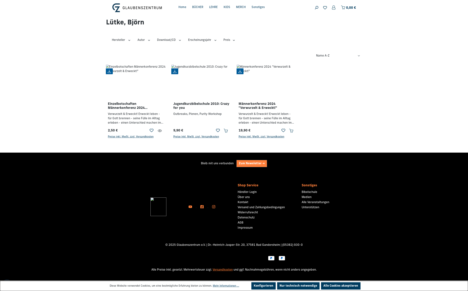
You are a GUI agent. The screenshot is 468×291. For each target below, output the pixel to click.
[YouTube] (191, 206)
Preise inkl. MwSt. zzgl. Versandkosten (131, 136)
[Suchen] (316, 7)
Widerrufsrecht (248, 212)
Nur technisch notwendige (298, 285)
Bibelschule (309, 192)
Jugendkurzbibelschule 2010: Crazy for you (201, 106)
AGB (240, 222)
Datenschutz (246, 217)
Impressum (245, 227)
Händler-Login (247, 192)
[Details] (159, 131)
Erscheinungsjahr (200, 40)
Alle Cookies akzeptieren (340, 285)
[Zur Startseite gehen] (137, 7)
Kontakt (243, 202)
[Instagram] (213, 206)
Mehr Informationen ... (226, 286)
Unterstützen (310, 207)
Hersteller (119, 40)
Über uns (244, 197)
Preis (227, 40)
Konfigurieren (263, 285)
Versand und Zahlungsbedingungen (261, 207)
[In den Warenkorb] (225, 131)
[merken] (151, 131)
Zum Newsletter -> (252, 163)
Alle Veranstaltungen (315, 202)
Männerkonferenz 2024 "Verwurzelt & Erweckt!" (258, 106)
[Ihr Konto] (334, 8)
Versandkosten (223, 269)
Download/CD (166, 40)
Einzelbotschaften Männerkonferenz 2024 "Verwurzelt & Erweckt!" (127, 106)
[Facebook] (202, 206)
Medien (307, 197)
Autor (141, 40)
